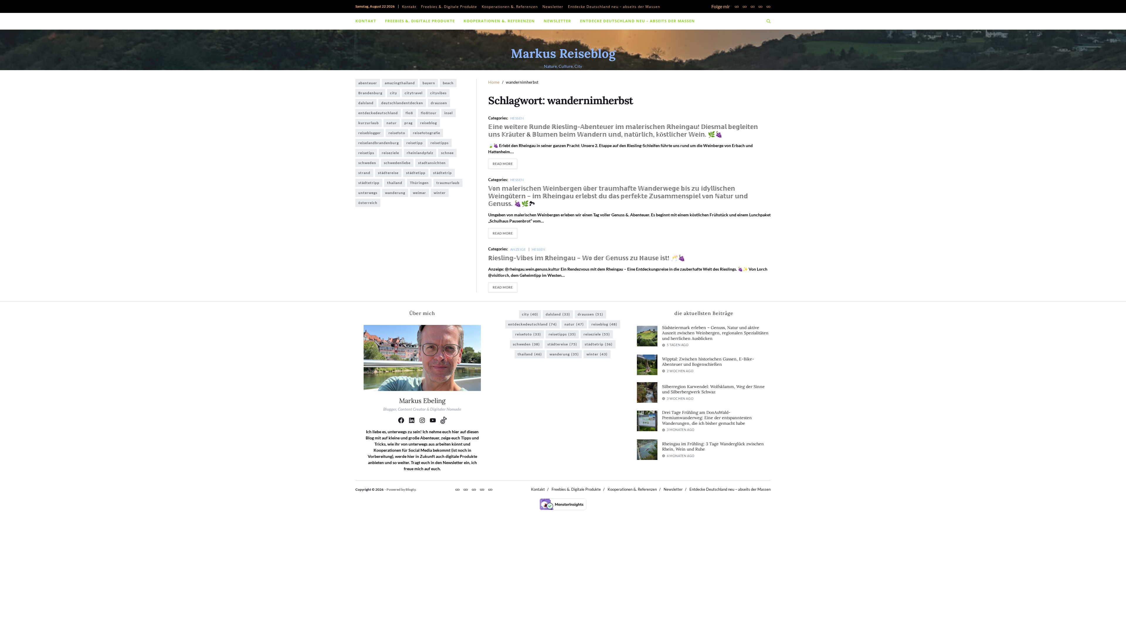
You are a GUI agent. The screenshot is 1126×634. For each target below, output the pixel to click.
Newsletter (552, 6)
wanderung (395, 192)
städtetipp (415, 173)
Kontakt (409, 6)
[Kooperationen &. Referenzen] (752, 6)
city (393, 93)
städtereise (388, 173)
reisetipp (414, 143)
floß (409, 113)
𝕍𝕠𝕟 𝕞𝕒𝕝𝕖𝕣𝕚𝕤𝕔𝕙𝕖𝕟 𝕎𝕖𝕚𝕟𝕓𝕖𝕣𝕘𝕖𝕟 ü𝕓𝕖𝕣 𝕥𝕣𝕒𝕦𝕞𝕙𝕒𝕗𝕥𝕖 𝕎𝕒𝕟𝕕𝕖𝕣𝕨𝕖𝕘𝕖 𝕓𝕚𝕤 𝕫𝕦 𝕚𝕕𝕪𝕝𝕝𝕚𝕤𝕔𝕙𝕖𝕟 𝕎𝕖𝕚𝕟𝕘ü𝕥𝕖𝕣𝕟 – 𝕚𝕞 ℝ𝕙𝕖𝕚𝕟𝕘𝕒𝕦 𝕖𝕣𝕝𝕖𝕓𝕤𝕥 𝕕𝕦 (618, 196)
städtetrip (442, 173)
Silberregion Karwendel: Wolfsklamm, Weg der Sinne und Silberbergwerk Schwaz (713, 389)
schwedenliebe (397, 163)
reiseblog (428, 123)
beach (448, 83)
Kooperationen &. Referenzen (510, 6)
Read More (503, 164)
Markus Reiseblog (563, 53)
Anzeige (518, 249)
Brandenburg (370, 93)
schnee (447, 153)
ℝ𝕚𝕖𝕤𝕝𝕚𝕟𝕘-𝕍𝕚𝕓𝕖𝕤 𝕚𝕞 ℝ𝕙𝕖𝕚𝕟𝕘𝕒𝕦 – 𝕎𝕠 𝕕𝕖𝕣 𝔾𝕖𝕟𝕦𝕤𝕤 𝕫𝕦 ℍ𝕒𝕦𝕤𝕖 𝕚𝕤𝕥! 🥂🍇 (586, 258)
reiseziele (390, 153)
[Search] (769, 21)
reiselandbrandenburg (378, 143)
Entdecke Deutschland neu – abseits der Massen (614, 6)
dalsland (366, 103)
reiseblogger (369, 133)
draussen (439, 103)
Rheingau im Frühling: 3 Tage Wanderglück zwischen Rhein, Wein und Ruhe (713, 446)
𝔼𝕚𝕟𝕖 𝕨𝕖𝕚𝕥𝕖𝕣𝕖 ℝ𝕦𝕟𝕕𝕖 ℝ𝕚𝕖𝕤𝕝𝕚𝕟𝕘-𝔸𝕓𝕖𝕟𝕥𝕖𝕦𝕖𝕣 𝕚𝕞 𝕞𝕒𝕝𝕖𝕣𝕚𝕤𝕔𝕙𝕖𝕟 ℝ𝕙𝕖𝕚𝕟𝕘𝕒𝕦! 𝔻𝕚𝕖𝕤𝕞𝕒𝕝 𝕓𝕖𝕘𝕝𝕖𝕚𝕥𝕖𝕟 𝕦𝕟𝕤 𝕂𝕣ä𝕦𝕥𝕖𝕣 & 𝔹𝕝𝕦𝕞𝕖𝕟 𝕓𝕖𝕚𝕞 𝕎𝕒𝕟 (623, 130)
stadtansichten (432, 163)
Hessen (517, 118)
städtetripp (368, 183)
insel (448, 113)
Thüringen (419, 183)
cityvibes (438, 93)
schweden (367, 163)
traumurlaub (447, 183)
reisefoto (397, 133)
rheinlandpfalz (420, 153)
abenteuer (367, 83)
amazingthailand (400, 83)
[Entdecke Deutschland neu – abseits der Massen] (768, 6)
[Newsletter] (760, 6)
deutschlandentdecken (402, 103)
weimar (419, 192)
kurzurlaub (368, 123)
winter (440, 192)
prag (408, 123)
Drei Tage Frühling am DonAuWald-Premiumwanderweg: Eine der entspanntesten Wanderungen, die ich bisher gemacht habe (707, 418)
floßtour (429, 113)
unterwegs (367, 192)
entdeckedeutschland (378, 113)
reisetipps (439, 143)
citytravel (414, 93)
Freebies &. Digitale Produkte (449, 6)
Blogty (411, 489)
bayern (429, 83)
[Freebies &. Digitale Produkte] (744, 6)
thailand (394, 183)
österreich (367, 202)
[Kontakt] (737, 6)
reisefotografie (426, 133)
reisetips (366, 153)
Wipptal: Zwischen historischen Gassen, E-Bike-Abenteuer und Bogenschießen (708, 361)
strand (364, 173)
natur (391, 123)
